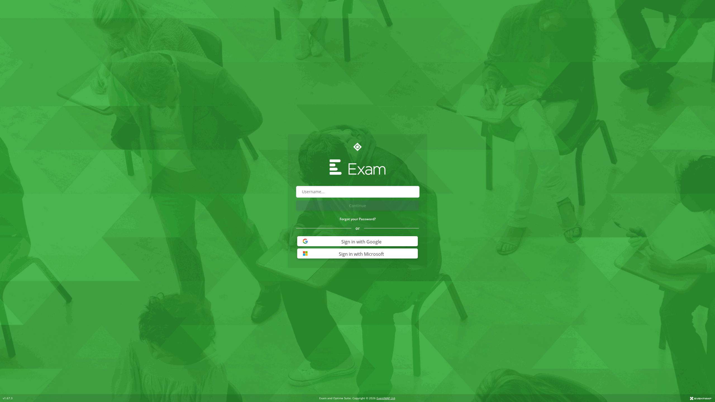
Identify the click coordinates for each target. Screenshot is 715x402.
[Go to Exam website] (357, 167)
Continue (357, 205)
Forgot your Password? (358, 219)
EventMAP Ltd (385, 398)
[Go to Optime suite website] (357, 147)
